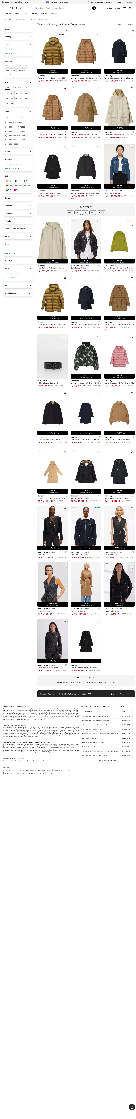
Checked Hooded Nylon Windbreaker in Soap (95, 725)
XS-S (70, 212)
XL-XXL (101, 212)
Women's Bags (58, 770)
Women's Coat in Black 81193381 (92, 729)
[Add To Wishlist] (66, 76)
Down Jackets (91, 682)
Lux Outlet (68, 770)
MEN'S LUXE (8, 773)
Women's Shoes (31, 770)
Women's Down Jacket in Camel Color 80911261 (96, 716)
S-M (77, 212)
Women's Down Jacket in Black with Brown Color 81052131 (100, 733)
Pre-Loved (41, 773)
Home (4, 19)
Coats (113, 682)
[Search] (94, 8)
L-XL (92, 212)
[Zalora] (14, 8)
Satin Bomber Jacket (88, 747)
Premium (49, 773)
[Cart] (129, 8)
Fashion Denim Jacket (89, 738)
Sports (54, 14)
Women (8, 14)
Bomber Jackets (76, 682)
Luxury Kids (6, 770)
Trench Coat (103, 682)
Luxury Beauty (30, 773)
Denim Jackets (62, 682)
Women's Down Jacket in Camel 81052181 (95, 755)
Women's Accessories (44, 770)
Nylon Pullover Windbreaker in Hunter (93, 742)
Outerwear (32, 19)
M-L (85, 212)
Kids (25, 14)
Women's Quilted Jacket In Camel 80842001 (95, 720)
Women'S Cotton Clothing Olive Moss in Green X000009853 (100, 751)
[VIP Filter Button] (119, 24)
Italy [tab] (25, 87)
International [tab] (16, 87)
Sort (129, 24)
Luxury (34, 14)
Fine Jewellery (19, 773)
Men (17, 14)
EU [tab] (8, 87)
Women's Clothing (21, 19)
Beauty (44, 14)
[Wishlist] (124, 8)
